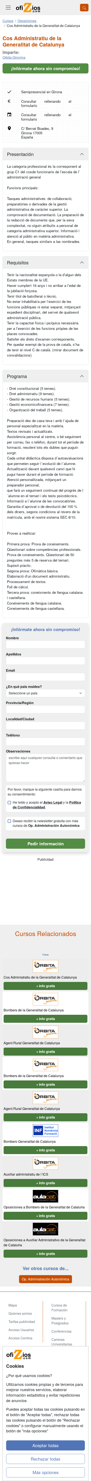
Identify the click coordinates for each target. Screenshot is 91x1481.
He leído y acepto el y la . (47, 805)
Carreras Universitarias (61, 1342)
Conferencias (61, 1331)
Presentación (20, 154)
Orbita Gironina (14, 57)
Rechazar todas (45, 1459)
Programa (17, 376)
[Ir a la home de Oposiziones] (28, 7)
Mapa (12, 1305)
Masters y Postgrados (60, 1320)
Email (10, 670)
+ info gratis (45, 985)
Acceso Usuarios (21, 1329)
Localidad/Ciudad (20, 719)
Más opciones (46, 1472)
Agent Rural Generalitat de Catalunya (32, 1042)
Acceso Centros (20, 1338)
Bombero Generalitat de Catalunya (30, 1141)
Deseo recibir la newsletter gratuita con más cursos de (46, 823)
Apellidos (13, 654)
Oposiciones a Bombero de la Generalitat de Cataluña (44, 1207)
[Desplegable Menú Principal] (8, 7)
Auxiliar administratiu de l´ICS (26, 1174)
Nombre (12, 638)
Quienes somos (20, 1313)
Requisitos (18, 262)
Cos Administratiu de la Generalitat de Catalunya (40, 977)
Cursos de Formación (59, 1307)
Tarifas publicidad (21, 1321)
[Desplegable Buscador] (84, 7)
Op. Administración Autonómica (45, 1279)
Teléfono (13, 735)
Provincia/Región (20, 703)
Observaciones (18, 751)
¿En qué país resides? (24, 686)
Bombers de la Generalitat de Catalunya (34, 1010)
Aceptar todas (45, 1445)
